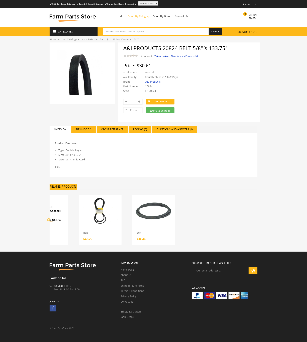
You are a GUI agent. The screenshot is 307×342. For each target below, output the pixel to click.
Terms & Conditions (132, 291)
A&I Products (153, 81)
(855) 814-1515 (247, 32)
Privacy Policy (128, 296)
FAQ (123, 280)
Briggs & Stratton (131, 311)
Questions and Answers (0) (184, 55)
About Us (126, 275)
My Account (250, 4)
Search (215, 31)
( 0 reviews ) (146, 55)
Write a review (161, 55)
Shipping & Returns (132, 285)
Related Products (63, 186)
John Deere (127, 317)
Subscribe (253, 270)
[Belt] (100, 211)
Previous (48, 220)
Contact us (127, 301)
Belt (85, 232)
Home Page (127, 269)
